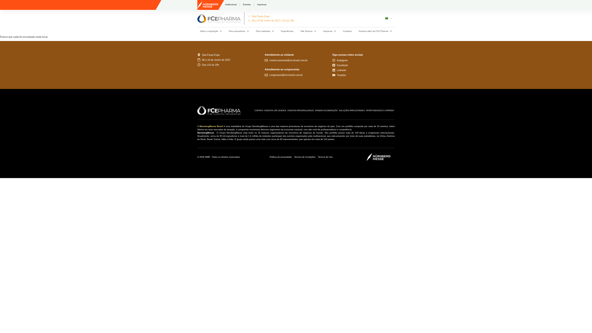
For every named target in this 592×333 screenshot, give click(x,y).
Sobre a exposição (209, 31)
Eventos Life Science (275, 110)
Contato (259, 110)
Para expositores (237, 31)
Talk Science (306, 31)
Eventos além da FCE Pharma (373, 31)
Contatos (347, 31)
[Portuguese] (387, 18)
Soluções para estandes (352, 110)
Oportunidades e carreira (380, 110)
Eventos (247, 4)
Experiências (287, 31)
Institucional (231, 4)
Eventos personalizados (301, 110)
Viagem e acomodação (326, 110)
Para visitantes (263, 31)
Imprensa (261, 4)
